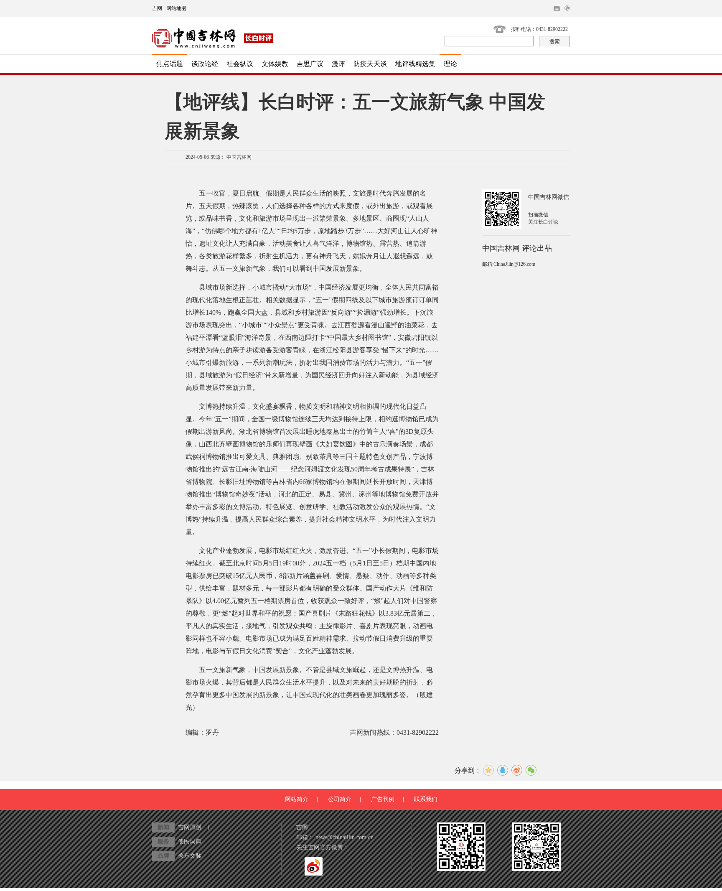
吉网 (157, 8)
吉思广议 (310, 63)
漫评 (338, 63)
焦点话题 (169, 63)
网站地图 (176, 8)
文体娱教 (275, 63)
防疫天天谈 (370, 63)
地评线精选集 (415, 63)
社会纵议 (239, 63)
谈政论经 (204, 63)
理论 (450, 63)
